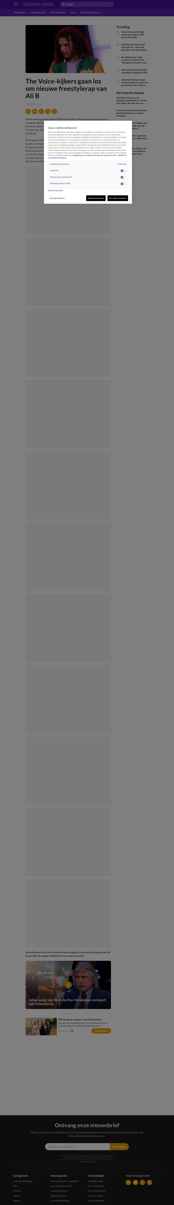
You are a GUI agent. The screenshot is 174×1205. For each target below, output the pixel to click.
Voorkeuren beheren (57, 198)
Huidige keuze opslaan (96, 198)
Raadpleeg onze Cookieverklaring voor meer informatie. (95, 155)
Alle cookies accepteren (118, 198)
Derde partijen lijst (55, 191)
